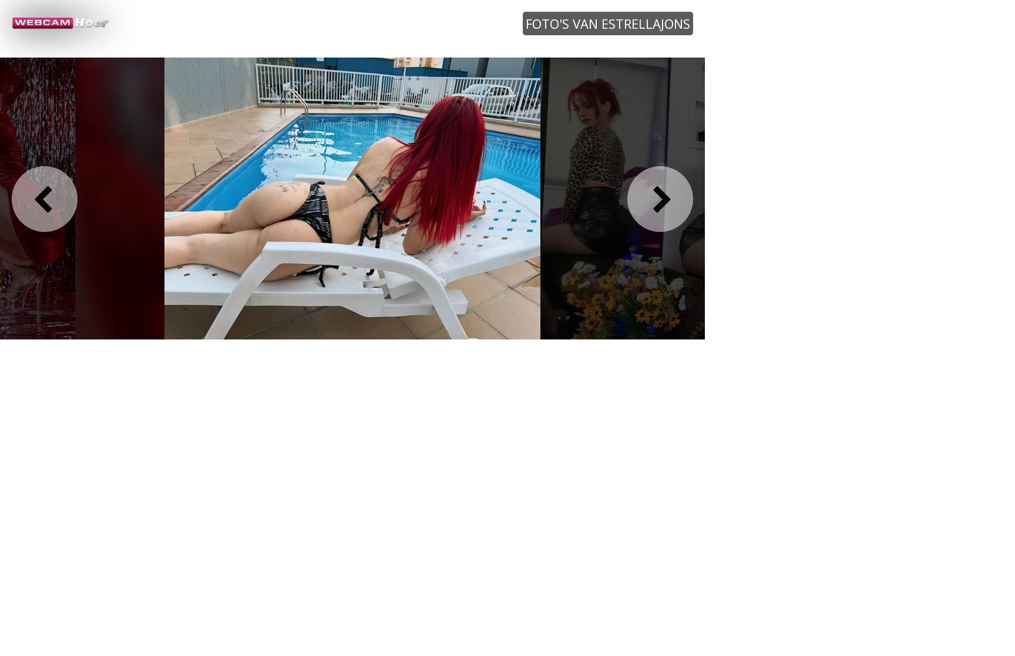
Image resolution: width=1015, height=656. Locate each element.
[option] (352, 198)
